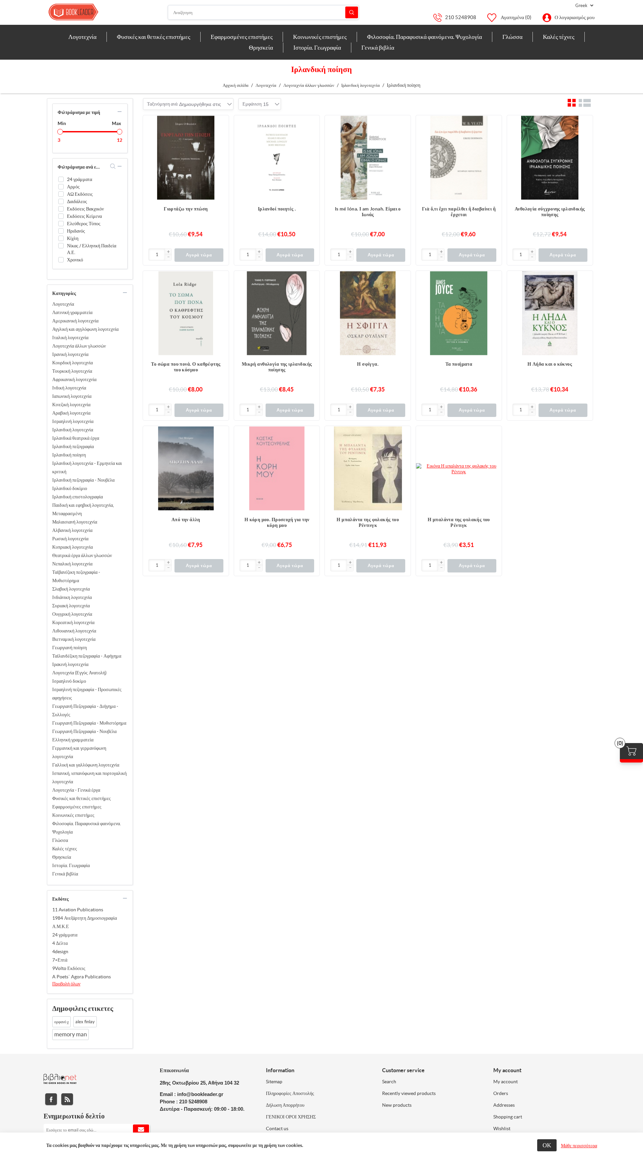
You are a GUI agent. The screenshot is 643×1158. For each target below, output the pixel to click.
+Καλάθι (220, 123)
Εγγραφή (141, 1129)
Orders (500, 1093)
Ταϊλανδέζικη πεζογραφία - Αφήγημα (86, 656)
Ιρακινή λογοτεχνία (70, 664)
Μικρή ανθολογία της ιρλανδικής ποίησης (277, 366)
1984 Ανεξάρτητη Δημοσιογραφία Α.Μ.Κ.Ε (84, 922)
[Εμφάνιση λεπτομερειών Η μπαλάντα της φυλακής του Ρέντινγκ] (368, 469)
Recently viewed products (409, 1093)
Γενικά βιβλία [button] (377, 47)
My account (505, 1081)
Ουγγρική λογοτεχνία (72, 614)
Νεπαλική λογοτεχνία (72, 563)
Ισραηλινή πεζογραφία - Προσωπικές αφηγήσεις (87, 693)
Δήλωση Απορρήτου (285, 1105)
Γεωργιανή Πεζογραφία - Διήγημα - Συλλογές (85, 710)
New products (397, 1105)
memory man (70, 1034)
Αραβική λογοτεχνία (71, 413)
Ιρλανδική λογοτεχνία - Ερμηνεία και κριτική (87, 467)
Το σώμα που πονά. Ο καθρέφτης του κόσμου (185, 366)
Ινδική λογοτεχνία (69, 387)
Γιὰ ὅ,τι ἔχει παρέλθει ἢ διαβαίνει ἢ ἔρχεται (459, 211)
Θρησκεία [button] (261, 47)
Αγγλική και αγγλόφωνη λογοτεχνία (85, 329)
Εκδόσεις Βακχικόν (85, 208)
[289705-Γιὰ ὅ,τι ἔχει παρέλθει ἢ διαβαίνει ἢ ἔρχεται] (459, 158)
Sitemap (274, 1081)
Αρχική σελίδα (235, 85)
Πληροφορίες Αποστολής (290, 1093)
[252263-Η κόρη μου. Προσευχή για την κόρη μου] (277, 469)
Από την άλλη (185, 519)
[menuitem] (82, 37)
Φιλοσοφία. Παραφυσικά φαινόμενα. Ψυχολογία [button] (424, 36)
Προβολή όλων (66, 983)
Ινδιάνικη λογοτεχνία (72, 597)
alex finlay (85, 1021)
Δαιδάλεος (77, 201)
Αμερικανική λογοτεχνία (75, 320)
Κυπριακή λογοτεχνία (72, 547)
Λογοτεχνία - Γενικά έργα (76, 790)
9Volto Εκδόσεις (68, 968)
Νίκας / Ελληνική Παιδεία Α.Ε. (91, 249)
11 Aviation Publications (77, 909)
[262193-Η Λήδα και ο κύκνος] (550, 314)
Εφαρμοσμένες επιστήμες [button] (242, 36)
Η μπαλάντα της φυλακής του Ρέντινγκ (368, 522)
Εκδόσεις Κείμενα (84, 216)
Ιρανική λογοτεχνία (70, 354)
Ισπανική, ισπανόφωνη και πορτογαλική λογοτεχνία (89, 777)
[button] (168, 252)
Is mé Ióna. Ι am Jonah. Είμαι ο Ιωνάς (368, 211)
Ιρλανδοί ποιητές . (277, 208)
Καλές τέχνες (64, 848)
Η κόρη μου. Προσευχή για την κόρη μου (276, 522)
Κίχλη (72, 238)
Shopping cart (507, 1116)
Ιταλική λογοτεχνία (70, 337)
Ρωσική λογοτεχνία (70, 538)
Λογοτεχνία (63, 304)
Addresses (504, 1105)
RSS (67, 1099)
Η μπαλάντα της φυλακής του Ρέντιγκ (459, 522)
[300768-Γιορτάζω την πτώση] (186, 158)
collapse (119, 111)
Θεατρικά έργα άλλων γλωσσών (82, 555)
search (113, 166)
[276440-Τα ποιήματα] (459, 314)
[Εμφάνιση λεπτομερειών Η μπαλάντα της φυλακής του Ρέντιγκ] (459, 469)
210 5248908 (460, 17)
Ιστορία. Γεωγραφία (71, 865)
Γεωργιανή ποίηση (69, 647)
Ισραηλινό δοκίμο (69, 681)
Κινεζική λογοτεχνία (71, 404)
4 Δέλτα (60, 943)
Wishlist (501, 1128)
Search (389, 1081)
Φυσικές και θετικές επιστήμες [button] (153, 36)
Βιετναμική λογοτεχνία (73, 639)
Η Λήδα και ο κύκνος (549, 364)
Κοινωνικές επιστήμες (73, 815)
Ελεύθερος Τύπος (83, 223)
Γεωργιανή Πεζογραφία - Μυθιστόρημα (89, 723)
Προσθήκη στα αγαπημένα (220, 137)
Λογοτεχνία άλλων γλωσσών (79, 346)
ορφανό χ (61, 1022)
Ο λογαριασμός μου (574, 17)
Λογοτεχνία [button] (82, 36)
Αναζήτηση (351, 12)
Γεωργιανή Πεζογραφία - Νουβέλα (84, 731)
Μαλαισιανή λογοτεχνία (74, 522)
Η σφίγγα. (367, 364)
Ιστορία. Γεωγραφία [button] (317, 47)
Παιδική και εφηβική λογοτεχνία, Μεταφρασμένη (83, 509)
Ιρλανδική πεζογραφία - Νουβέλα (83, 480)
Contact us (277, 1128)
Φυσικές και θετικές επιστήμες (81, 798)
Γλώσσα (60, 840)
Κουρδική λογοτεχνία (72, 362)
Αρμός (73, 186)
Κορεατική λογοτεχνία (73, 622)
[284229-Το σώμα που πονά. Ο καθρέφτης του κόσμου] (186, 314)
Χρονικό (75, 259)
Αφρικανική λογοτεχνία (74, 379)
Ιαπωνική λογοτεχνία (71, 396)
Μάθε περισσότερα (579, 1145)
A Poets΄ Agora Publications (81, 976)
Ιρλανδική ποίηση (69, 455)
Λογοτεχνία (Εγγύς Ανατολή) (79, 672)
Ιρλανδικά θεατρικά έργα (75, 438)
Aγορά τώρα (199, 254)
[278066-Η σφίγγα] (368, 314)
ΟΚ (547, 1145)
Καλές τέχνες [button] (558, 36)
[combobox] (200, 104)
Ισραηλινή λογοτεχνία (72, 421)
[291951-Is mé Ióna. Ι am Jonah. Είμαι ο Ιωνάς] (368, 158)
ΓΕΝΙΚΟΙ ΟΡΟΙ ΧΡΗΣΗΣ (291, 1116)
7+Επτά (59, 960)
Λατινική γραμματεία (72, 312)
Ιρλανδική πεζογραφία (73, 446)
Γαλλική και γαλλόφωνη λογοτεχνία (85, 765)
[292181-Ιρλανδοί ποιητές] (277, 158)
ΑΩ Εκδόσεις (80, 194)
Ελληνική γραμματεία (72, 739)
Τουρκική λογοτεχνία (72, 371)
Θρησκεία (61, 857)
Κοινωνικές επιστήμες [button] (320, 36)
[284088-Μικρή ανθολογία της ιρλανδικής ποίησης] (277, 314)
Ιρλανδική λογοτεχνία (72, 429)
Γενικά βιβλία (65, 873)
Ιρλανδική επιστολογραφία (77, 496)
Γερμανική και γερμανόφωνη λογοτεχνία (79, 752)
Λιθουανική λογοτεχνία (74, 630)
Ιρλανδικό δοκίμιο (69, 488)
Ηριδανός (76, 231)
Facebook (51, 1099)
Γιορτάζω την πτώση (186, 208)
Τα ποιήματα (459, 364)
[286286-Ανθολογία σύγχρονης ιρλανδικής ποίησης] (550, 158)
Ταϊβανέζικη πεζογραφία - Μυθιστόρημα (76, 576)
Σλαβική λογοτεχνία (71, 589)
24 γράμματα (79, 179)
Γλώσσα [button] (512, 36)
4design (60, 951)
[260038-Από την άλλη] (186, 469)
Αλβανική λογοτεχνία (72, 530)
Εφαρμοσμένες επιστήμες (76, 806)
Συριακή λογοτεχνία (71, 605)
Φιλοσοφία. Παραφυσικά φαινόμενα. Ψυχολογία (86, 828)
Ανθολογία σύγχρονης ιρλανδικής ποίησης (550, 211)
